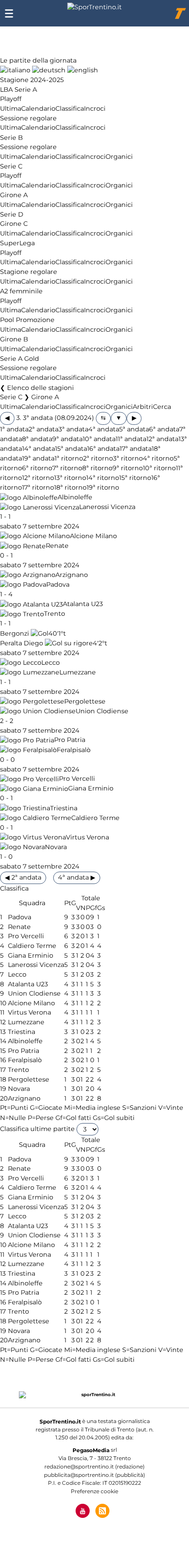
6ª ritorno (37, 468)
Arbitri (143, 407)
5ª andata (134, 429)
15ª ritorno (135, 478)
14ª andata (38, 449)
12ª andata (162, 439)
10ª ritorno (159, 468)
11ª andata (131, 439)
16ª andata (103, 449)
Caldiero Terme (95, 818)
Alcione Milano (93, 536)
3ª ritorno (128, 458)
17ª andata (136, 449)
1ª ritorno (69, 458)
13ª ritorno (70, 478)
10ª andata (99, 439)
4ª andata (103, 429)
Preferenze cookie (94, 1490)
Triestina (63, 808)
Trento (54, 614)
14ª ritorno (102, 478)
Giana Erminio (90, 789)
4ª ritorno (158, 458)
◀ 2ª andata (23, 877)
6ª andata (164, 429)
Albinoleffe (75, 498)
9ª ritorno (128, 468)
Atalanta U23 (83, 604)
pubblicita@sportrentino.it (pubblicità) (94, 1475)
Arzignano (71, 575)
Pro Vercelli (77, 779)
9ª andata (67, 439)
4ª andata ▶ (76, 877)
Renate (57, 546)
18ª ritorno (70, 488)
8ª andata (37, 439)
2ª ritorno (98, 458)
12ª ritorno (38, 478)
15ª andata (71, 449)
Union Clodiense (102, 711)
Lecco (50, 663)
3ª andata (73, 429)
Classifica (69, 108)
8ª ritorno (97, 468)
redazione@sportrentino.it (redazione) (94, 1466)
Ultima (10, 108)
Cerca (162, 407)
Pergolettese (84, 701)
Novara (56, 847)
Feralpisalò (74, 750)
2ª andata (43, 429)
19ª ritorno (103, 488)
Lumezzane (77, 672)
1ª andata (14, 429)
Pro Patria (69, 740)
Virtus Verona (87, 837)
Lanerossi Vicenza (107, 507)
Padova (57, 584)
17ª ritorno (38, 488)
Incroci (94, 108)
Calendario (38, 108)
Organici (119, 157)
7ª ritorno (67, 468)
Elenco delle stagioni (40, 388)
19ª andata (38, 458)
